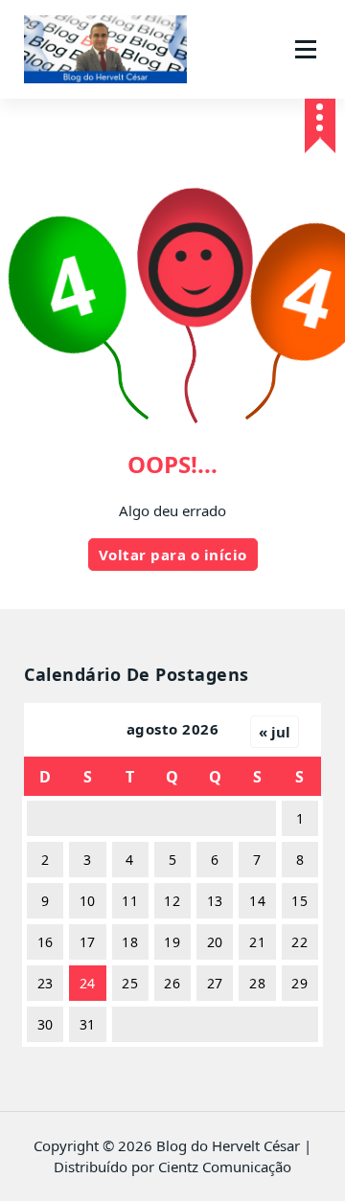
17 (88, 942)
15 (299, 901)
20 (215, 942)
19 (172, 942)
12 (172, 901)
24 (88, 983)
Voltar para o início (173, 554)
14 (257, 901)
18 (130, 942)
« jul (274, 731)
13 (215, 901)
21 (257, 942)
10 (88, 901)
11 (130, 901)
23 (45, 983)
